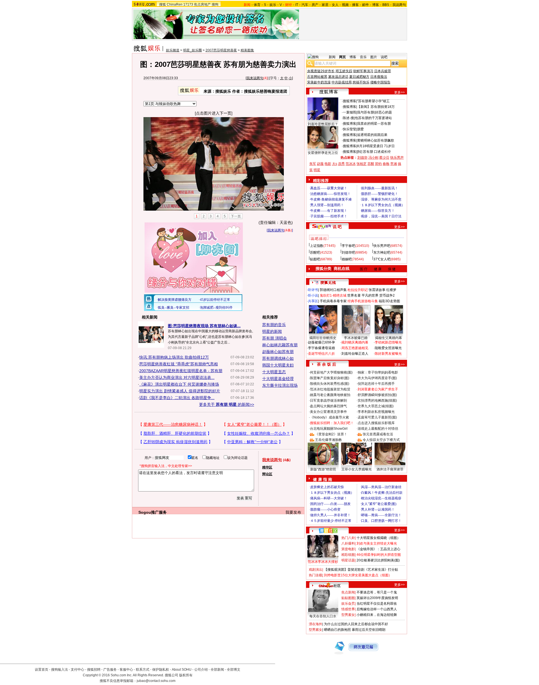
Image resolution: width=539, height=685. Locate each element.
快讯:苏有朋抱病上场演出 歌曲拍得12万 (174, 357)
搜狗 (215, 4)
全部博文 (233, 670)
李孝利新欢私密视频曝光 (376, 412)
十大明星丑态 (274, 372)
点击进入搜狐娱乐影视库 (376, 423)
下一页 (236, 216)
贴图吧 (315, 259)
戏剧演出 (315, 570)
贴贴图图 (348, 598)
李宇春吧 (348, 246)
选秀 (341, 164)
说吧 (384, 57)
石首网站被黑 (317, 77)
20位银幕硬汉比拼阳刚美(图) (378, 560)
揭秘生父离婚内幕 (388, 338)
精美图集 (247, 50)
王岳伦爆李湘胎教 (328, 440)
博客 (375, 5)
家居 (325, 5)
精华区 (267, 467)
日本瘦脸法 (378, 77)
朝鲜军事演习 (363, 71)
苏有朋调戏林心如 (278, 358)
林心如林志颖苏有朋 (280, 345)
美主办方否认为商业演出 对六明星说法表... (176, 377)
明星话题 (348, 560)
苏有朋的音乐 (274, 324)
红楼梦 (391, 290)
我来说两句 (254, 78)
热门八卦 (348, 538)
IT (296, 5)
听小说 (313, 295)
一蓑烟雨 (349, 112)
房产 (315, 5)
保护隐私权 (160, 670)
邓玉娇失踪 (343, 71)
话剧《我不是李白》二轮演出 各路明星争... (176, 397)
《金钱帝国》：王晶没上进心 (378, 549)
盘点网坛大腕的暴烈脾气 (328, 406)
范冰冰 (351, 164)
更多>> (399, 92)
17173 (188, 4)
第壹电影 (348, 549)
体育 (257, 5)
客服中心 (126, 670)
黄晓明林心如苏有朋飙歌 (375, 140)
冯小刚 (373, 158)
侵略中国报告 (380, 82)
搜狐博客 (349, 101)
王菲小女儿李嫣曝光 (356, 469)
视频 (345, 5)
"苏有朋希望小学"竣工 (373, 101)
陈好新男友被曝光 (388, 354)
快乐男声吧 (381, 246)
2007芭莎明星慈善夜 (221, 50)
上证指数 (316, 246)
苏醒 (370, 164)
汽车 (305, 5)
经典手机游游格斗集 (363, 301)
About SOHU (181, 670)
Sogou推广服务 (152, 512)
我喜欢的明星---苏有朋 (374, 124)
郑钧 (378, 164)
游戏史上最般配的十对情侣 (378, 429)
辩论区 (267, 474)
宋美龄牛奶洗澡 (319, 82)
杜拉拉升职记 (358, 290)
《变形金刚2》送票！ (331, 434)
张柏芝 (362, 164)
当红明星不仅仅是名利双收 (377, 604)
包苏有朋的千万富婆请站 (373, 118)
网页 (342, 57)
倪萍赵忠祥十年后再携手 (376, 384)
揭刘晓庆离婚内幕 (354, 342)
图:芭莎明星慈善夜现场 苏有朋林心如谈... (204, 326)
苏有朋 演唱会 (274, 338)
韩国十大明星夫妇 (278, 365)
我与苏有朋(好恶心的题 (374, 112)
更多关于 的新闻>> (226, 404)
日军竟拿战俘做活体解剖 (328, 400)
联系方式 (142, 670)
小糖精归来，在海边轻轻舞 (377, 615)
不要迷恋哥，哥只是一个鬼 (377, 592)
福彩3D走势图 (389, 301)
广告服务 (110, 670)
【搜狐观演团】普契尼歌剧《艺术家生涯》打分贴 (361, 570)
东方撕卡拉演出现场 (280, 385)
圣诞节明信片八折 (321, 354)
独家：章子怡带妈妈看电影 (378, 372)
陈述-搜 (348, 118)
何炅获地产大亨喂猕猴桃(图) (331, 372)
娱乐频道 (172, 50)
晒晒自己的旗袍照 (337, 630)
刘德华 (362, 158)
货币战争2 (387, 295)
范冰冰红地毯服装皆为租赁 (330, 389)
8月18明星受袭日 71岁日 (376, 146)
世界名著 (354, 295)
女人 (335, 5)
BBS (385, 5)
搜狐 (162, 4)
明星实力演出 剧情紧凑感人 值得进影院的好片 (179, 391)
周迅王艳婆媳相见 (354, 348)
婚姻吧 (347, 259)
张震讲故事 (377, 290)
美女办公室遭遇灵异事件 (328, 412)
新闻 (332, 57)
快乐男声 (397, 158)
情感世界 (348, 609)
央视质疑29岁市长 (321, 71)
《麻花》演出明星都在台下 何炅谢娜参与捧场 (179, 384)
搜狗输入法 (59, 670)
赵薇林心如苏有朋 (278, 351)
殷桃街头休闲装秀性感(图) (329, 384)
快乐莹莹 (349, 129)
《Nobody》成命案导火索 (329, 417)
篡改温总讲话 (338, 77)
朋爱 (360, 129)
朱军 (312, 164)
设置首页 (41, 670)
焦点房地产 (202, 4)
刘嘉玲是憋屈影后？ (323, 124)
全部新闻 (217, 670)
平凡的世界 (370, 295)
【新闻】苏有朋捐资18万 (376, 107)
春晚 (386, 164)
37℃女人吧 (381, 259)
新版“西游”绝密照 (323, 469)
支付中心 (77, 670)
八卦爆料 (348, 543)
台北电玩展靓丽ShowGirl (329, 429)
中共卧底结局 (342, 82)
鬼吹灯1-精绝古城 (333, 295)
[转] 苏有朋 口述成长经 (374, 152)
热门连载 (315, 575)
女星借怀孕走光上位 (323, 153)
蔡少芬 (384, 158)
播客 (355, 5)
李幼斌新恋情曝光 (388, 342)
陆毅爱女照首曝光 (388, 348)
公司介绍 (201, 670)
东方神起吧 (381, 252)
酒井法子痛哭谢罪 (389, 469)
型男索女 (348, 615)
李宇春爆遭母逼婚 (321, 348)
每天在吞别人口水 (322, 616)
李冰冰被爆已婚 (355, 338)
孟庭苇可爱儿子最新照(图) (377, 417)
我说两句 (399, 5)
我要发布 (293, 512)
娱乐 (273, 5)
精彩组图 (348, 555)
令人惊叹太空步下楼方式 (381, 440)
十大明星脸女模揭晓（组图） (378, 538)
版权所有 (186, 675)
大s (334, 164)
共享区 (313, 301)
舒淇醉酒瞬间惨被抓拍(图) (377, 395)
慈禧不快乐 (361, 82)
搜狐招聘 (94, 670)
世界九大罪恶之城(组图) (376, 406)
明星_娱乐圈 (192, 50)
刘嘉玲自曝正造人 (354, 354)
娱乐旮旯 (348, 604)
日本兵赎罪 (382, 71)
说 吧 (337, 226)
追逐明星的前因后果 (372, 135)
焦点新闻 (348, 592)
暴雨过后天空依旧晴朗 (368, 630)
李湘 (393, 164)
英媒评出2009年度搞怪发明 (377, 598)
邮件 (365, 5)
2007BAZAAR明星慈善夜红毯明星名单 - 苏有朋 (180, 370)
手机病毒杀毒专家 (333, 301)
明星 (317, 170)
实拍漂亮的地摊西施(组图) (377, 400)
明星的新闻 (272, 331)
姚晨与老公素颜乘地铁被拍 (330, 395)
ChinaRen (174, 4)
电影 (328, 164)
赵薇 (320, 164)
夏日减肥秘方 (359, 77)
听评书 (313, 290)
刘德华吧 (348, 252)
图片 (373, 57)
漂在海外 (315, 624)
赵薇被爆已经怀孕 (321, 342)
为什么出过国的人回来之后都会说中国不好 (356, 624)
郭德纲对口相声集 (333, 290)
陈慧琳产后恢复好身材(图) (329, 378)
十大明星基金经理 (278, 378)
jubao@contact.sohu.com (156, 681)
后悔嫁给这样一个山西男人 (377, 609)
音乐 (363, 57)
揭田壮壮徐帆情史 (322, 338)
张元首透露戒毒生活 (378, 434)
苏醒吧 (315, 252)
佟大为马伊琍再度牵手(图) (377, 378)
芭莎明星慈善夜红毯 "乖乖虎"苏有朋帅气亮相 (178, 364)
